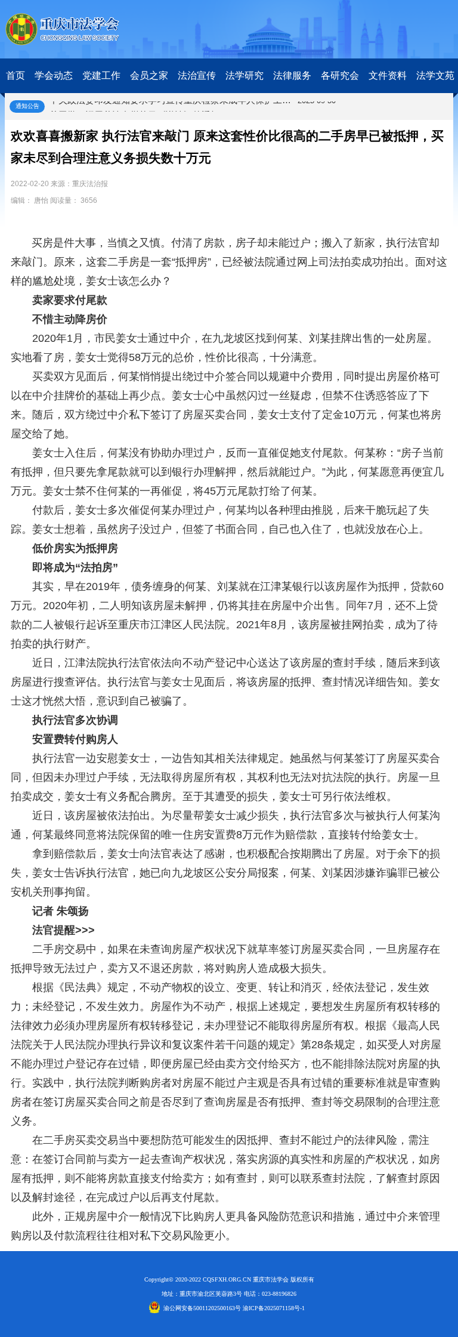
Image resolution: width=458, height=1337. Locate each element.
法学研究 (244, 75)
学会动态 (54, 75)
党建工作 (101, 75)
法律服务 (292, 75)
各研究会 (340, 75)
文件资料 (388, 75)
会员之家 (149, 75)
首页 (15, 75)
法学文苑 (435, 75)
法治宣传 (197, 75)
